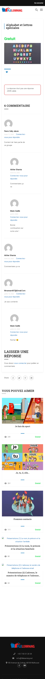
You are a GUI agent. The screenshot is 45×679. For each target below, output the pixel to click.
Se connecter (38, 3)
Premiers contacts (23, 519)
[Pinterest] (25, 378)
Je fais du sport (22, 426)
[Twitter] (19, 378)
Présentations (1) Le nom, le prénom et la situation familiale (22, 547)
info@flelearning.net (25, 658)
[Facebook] (13, 378)
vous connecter (20, 363)
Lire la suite (22, 411)
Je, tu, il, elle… (22, 473)
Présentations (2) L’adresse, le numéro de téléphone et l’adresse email (22, 574)
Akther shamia (16, 169)
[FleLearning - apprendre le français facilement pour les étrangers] (12, 9)
